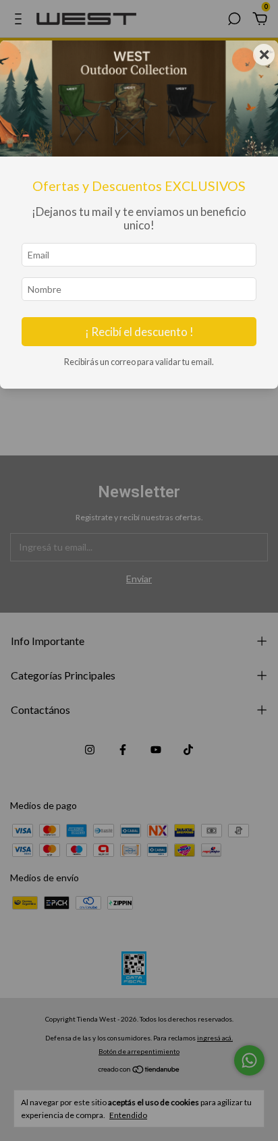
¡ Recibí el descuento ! (139, 332)
